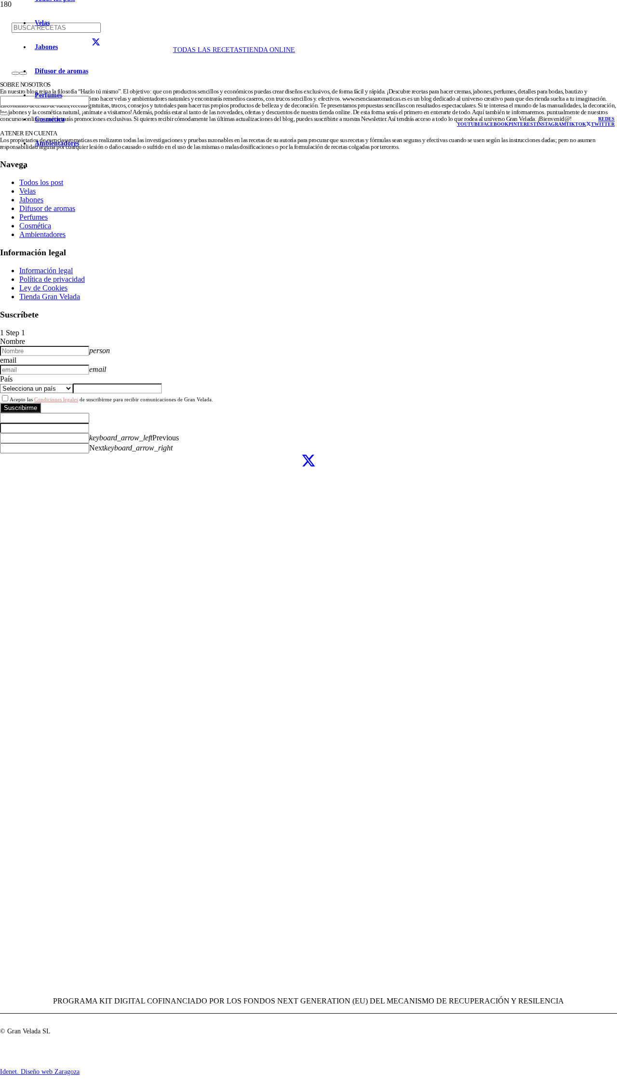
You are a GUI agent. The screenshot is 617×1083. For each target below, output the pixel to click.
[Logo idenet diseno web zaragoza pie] (12, 1064)
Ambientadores (42, 234)
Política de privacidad (52, 279)
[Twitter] (308, 461)
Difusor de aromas (47, 208)
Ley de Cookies (43, 288)
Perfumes (33, 217)
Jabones (31, 200)
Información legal (46, 270)
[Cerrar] (4, 113)
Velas (27, 191)
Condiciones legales (56, 399)
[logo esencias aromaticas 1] (137, 105)
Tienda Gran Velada (49, 296)
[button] (606, 118)
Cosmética (35, 226)
